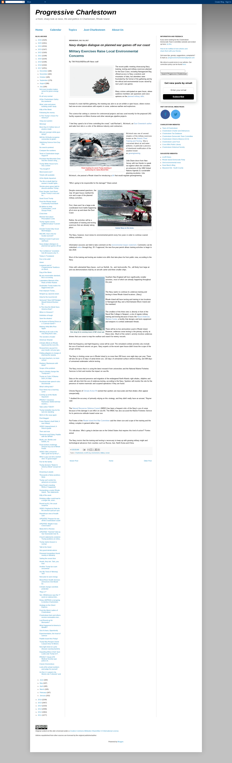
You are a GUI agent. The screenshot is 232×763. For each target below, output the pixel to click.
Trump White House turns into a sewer (48, 165)
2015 (40, 703)
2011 (40, 715)
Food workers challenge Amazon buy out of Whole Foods (49, 447)
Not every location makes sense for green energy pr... (48, 91)
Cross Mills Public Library (171, 144)
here (184, 64)
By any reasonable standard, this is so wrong (49, 276)
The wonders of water (47, 337)
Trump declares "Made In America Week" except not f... (50, 467)
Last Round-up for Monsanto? (46, 621)
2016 (40, 700)
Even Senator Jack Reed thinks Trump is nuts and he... (49, 193)
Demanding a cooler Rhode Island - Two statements (49, 491)
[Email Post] (84, 449)
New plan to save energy (48, 577)
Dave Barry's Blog (168, 165)
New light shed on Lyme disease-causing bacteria (49, 648)
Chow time (43, 214)
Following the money (47, 113)
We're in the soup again (48, 415)
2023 (40, 49)
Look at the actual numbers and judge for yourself (49, 668)
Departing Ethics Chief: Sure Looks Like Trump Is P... (49, 653)
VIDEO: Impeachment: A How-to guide (48, 427)
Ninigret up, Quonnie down (49, 294)
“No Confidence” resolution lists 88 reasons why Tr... (49, 252)
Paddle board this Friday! (48, 639)
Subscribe (178, 96)
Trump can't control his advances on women (48, 481)
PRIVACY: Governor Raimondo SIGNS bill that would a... (49, 402)
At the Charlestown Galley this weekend (48, 100)
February (43, 692)
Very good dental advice (48, 550)
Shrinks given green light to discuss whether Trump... (49, 187)
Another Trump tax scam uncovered (48, 567)
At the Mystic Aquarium (47, 178)
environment (95, 453)
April (42, 686)
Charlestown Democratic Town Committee (177, 136)
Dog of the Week (45, 272)
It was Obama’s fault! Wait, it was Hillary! (49, 422)
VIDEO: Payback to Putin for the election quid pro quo (49, 509)
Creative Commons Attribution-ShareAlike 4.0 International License (94, 731)
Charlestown (79, 453)
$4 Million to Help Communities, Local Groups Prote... (47, 208)
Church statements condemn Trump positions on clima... (50, 538)
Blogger (120, 742)
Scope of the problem (47, 368)
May (41, 683)
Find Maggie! (44, 418)
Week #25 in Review (47, 529)
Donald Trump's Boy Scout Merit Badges (49, 230)
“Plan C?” (42, 592)
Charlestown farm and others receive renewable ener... (50, 616)
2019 (40, 62)
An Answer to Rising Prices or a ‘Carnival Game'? (50, 322)
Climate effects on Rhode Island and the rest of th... (49, 344)
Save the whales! (45, 318)
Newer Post (74, 461)
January (43, 696)
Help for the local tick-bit (48, 297)
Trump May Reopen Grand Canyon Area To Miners (49, 643)
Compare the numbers (47, 150)
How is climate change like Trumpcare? (49, 372)
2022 (40, 52)
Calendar (55, 29)
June (42, 680)
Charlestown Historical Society (173, 147)
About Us (118, 29)
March (42, 689)
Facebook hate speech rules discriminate (49, 382)
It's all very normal (45, 96)
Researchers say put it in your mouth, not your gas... (50, 349)
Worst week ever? (45, 172)
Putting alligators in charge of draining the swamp (50, 354)
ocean (108, 453)
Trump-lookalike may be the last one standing (49, 411)
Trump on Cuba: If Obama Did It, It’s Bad (48, 377)
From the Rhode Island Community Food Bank (48, 202)
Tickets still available (47, 175)
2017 (40, 68)
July (41, 87)
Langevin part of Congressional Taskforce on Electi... (49, 267)
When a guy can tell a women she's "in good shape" (50, 458)
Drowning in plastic (46, 472)
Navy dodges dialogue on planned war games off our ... (50, 246)
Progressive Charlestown (75, 12)
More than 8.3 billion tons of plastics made (49, 128)
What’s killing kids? (46, 387)
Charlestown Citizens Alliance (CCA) (175, 139)
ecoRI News (166, 157)
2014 (40, 706)
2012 (40, 712)
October (43, 77)
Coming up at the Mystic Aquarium (48, 396)
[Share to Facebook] (96, 449)
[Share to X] (93, 449)
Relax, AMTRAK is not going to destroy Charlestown (49, 601)
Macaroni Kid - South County (172, 168)
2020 (40, 59)
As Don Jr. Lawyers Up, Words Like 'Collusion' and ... (50, 674)
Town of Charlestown (170, 128)
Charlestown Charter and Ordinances (176, 131)
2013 (40, 709)
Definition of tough (46, 315)
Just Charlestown (94, 29)
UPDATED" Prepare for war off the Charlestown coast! (49, 520)
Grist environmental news (171, 163)
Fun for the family (45, 462)
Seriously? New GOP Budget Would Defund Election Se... (50, 302)
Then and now (44, 431)
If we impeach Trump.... (47, 291)
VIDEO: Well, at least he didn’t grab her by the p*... (49, 453)
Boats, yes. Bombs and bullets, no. (47, 441)
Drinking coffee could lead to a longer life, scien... (49, 499)
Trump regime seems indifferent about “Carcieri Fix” (49, 224)
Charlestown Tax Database (172, 133)
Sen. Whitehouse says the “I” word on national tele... (49, 596)
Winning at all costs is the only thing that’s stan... (48, 333)
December (44, 71)
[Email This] (88, 449)
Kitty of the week (45, 495)
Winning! (42, 124)
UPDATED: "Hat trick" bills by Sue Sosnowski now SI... (49, 533)
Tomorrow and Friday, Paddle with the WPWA (50, 435)
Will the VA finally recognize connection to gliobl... (49, 138)
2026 (40, 40)
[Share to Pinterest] (98, 449)
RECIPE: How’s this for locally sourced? (47, 235)
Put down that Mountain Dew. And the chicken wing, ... (50, 160)
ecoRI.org (87, 453)
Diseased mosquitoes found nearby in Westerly (49, 554)
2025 (40, 43)
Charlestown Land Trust (171, 142)
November (44, 74)
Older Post (148, 461)
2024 (40, 46)
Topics (73, 29)
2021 (40, 56)
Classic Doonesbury (46, 664)
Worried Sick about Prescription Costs (47, 218)
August (42, 83)
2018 (40, 65)
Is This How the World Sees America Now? (49, 308)
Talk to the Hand (45, 547)
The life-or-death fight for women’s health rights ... (49, 182)
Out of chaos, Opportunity (48, 630)
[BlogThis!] (91, 449)
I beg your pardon (45, 121)
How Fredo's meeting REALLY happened (47, 486)
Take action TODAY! (46, 407)
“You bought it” (44, 169)
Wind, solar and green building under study (47, 105)
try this (169, 44)
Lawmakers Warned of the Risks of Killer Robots (49, 281)
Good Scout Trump (46, 198)
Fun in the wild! (44, 259)
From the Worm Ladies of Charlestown (48, 611)
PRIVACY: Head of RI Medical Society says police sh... (48, 659)
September (44, 80)
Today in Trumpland (46, 256)
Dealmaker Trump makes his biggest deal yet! (49, 286)
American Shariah (46, 340)
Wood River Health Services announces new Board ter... (49, 582)
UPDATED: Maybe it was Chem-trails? (48, 525)
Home (39, 29)
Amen (41, 262)
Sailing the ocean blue (47, 558)
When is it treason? (46, 312)
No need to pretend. (46, 147)
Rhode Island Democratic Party (173, 160)
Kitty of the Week (45, 109)
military (102, 453)
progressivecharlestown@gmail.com (181, 58)
